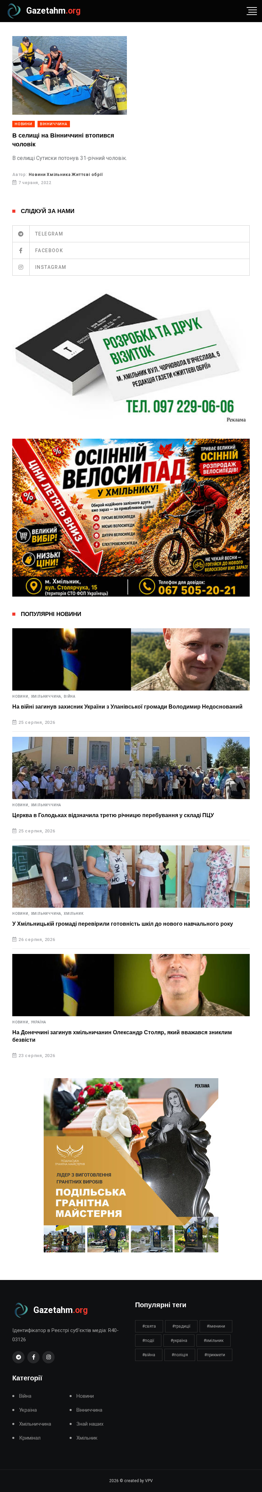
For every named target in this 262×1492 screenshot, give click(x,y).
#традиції (181, 1326)
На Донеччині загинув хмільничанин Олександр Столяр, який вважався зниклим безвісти (122, 1036)
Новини (23, 124)
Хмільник (73, 913)
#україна (179, 1340)
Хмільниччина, (46, 696)
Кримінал (30, 1438)
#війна (148, 1354)
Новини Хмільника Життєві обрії (66, 174)
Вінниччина (54, 124)
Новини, (21, 696)
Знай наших (89, 1424)
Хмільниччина (46, 805)
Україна (38, 1022)
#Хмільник (213, 1340)
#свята (149, 1326)
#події (148, 1340)
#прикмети (214, 1354)
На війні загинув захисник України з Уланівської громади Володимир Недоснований (127, 707)
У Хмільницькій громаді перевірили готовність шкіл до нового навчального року (122, 924)
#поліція (180, 1354)
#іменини (216, 1326)
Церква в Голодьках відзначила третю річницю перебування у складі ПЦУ (113, 815)
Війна (69, 696)
